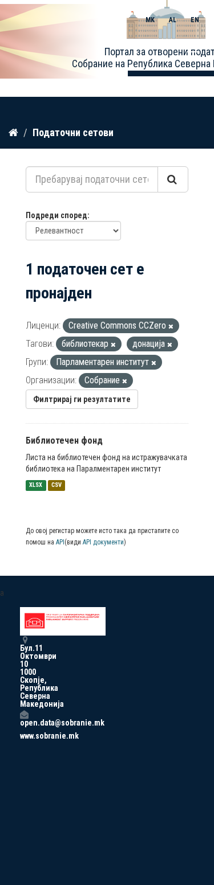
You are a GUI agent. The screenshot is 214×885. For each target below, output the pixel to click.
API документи (103, 542)
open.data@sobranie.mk (24, 722)
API (60, 542)
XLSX (35, 485)
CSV (56, 485)
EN (195, 20)
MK (150, 20)
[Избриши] (170, 326)
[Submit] (173, 179)
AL (172, 20)
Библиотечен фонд (64, 440)
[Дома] (13, 132)
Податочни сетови (73, 132)
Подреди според (56, 215)
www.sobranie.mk (24, 736)
